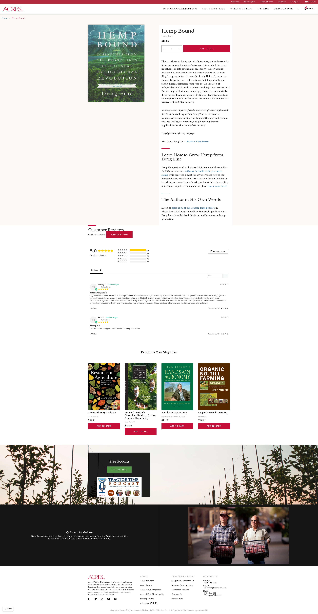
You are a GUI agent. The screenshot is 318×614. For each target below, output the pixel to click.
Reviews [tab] (94, 270)
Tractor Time (119, 470)
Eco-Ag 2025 (295, 2)
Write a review (119, 234)
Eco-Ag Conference (213, 9)
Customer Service (266, 2)
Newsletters (177, 599)
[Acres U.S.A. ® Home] (13, 8)
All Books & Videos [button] (241, 9)
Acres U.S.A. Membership (152, 594)
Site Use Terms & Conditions (169, 610)
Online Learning (283, 9)
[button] (222, 308)
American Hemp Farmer (197, 141)
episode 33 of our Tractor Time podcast (193, 208)
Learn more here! (217, 186)
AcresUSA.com (147, 581)
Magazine (263, 9)
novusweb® (202, 610)
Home (5, 18)
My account (311, 2)
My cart (310, 9)
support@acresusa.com (215, 588)
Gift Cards (235, 2)
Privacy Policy (147, 599)
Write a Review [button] (219, 251)
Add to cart (104, 426)
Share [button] (95, 308)
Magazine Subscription (183, 581)
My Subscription (249, 2)
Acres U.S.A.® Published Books (180, 9)
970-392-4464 (210, 583)
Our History (146, 585)
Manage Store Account (182, 585)
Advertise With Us (149, 603)
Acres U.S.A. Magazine (150, 590)
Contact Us (282, 2)
